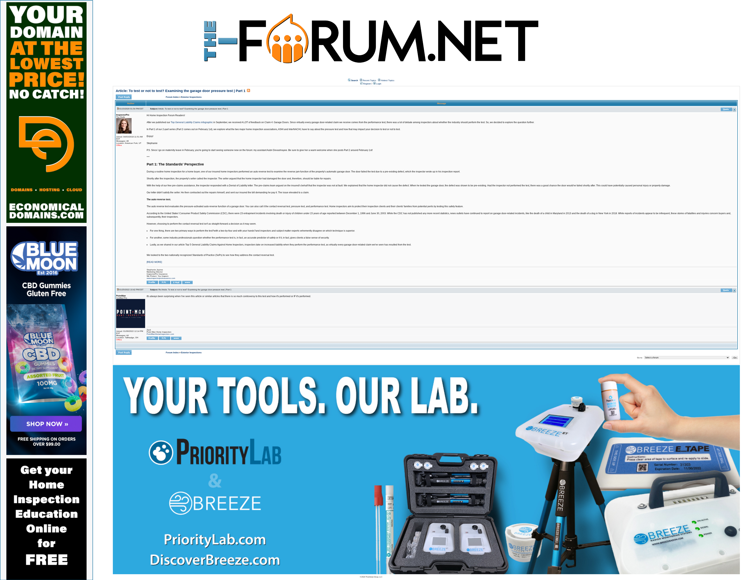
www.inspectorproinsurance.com (161, 278)
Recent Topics (369, 80)
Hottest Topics (387, 80)
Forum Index (172, 97)
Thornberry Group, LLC (374, 577)
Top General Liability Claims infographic (192, 122)
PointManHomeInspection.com (160, 334)
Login (378, 84)
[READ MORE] (154, 262)
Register (366, 84)
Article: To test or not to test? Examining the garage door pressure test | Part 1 (180, 91)
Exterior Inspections (191, 97)
